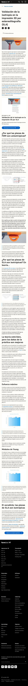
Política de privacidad (5, 679)
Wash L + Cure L (18, 552)
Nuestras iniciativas (19, 630)
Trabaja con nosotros (19, 628)
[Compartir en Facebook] (3, 28)
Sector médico (18, 609)
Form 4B (3, 552)
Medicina (3, 585)
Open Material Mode (5, 590)
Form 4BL (3, 556)
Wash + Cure (18, 550)
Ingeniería (3, 581)
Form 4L (3, 554)
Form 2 (20, 350)
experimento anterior (8, 406)
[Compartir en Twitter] (6, 28)
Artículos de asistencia (6, 647)
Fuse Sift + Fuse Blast (20, 554)
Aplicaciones (4, 626)
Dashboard (17, 577)
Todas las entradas (8, 6)
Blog (2, 628)
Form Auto (3, 558)
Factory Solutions (5, 601)
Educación (17, 611)
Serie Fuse (3, 563)
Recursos (3, 630)
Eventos (3, 632)
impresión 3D (12, 53)
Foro (2, 636)
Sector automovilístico (20, 603)
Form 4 (2, 550)
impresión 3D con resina (9, 268)
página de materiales (13, 524)
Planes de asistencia (5, 599)
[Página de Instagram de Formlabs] (9, 666)
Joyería (16, 615)
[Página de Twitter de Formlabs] (6, 666)
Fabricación (17, 601)
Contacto (17, 632)
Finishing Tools (18, 556)
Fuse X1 (3, 560)
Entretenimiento (18, 613)
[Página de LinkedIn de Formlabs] (15, 666)
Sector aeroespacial (19, 605)
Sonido (16, 617)
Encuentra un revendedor (20, 647)
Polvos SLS (3, 577)
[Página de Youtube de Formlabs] (12, 666)
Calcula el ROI (4, 634)
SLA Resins (3, 575)
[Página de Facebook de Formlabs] (2, 666)
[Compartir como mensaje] (9, 28)
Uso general (3, 579)
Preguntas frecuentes (10, 681)
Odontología (3, 583)
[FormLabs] (6, 1)
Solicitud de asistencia (6, 645)
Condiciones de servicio (15, 679)
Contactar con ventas (19, 645)
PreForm (17, 575)
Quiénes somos (18, 626)
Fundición (3, 587)
